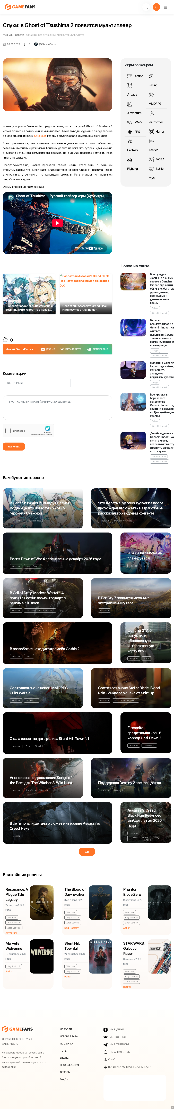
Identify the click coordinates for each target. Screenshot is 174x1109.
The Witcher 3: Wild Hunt (37, 790)
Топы (63, 1050)
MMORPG (155, 103)
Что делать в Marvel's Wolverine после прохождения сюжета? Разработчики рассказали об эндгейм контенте (130, 508)
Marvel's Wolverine (123, 520)
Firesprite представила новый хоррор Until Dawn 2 (144, 733)
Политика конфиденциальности (129, 1066)
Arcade (132, 94)
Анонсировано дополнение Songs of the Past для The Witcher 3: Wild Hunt (41, 780)
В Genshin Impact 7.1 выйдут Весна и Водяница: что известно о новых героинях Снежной (40, 508)
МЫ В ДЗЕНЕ (116, 1029)
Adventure (134, 113)
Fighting (132, 168)
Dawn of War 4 (32, 566)
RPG (137, 131)
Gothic (29, 656)
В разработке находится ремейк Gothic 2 (45, 649)
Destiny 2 (118, 790)
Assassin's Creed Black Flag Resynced (146, 838)
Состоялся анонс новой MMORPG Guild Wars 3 (39, 690)
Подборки (66, 1043)
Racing (153, 85)
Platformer (156, 122)
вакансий (40, 136)
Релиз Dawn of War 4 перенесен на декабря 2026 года (55, 559)
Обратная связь (119, 1051)
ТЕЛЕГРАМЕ (100, 349)
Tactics (153, 150)
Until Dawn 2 (149, 745)
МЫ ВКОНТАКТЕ (118, 1036)
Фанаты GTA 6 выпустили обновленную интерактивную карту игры (140, 640)
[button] (146, 7)
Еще (86, 851)
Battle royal (156, 173)
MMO (138, 122)
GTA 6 (146, 566)
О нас (111, 1059)
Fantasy (132, 150)
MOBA (159, 159)
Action (138, 76)
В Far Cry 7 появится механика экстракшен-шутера (123, 600)
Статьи (64, 1057)
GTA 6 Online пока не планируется (144, 555)
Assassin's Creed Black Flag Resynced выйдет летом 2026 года (144, 818)
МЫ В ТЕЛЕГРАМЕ (119, 1044)
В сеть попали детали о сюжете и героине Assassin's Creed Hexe (55, 826)
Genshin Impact (159, 313)
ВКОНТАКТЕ (73, 349)
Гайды (155, 308)
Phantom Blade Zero (132, 892)
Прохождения (159, 456)
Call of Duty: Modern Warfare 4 (40, 610)
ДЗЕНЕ (50, 349)
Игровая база (69, 1036)
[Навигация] (165, 7)
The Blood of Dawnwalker (75, 892)
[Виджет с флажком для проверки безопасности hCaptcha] (28, 430)
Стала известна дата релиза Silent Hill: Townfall (49, 738)
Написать (14, 446)
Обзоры (65, 1072)
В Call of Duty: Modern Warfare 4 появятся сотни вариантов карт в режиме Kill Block (38, 598)
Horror (159, 131)
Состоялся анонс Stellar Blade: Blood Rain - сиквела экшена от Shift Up (129, 690)
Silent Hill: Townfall (34, 746)
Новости (16, 520)
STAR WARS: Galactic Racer (133, 948)
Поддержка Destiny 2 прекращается (129, 783)
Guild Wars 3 (31, 700)
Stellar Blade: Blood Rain (125, 700)
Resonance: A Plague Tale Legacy (16, 894)
